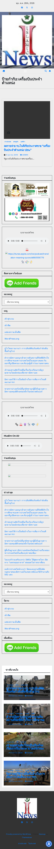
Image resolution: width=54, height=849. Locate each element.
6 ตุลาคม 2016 (12, 155)
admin (25, 155)
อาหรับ (27, 713)
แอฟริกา (23, 141)
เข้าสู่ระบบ (9, 318)
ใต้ (17, 742)
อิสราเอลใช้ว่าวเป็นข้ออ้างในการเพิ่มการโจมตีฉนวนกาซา (25, 775)
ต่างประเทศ (8, 141)
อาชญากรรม (24, 685)
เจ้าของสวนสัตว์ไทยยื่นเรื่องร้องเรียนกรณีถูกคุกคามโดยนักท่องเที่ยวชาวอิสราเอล (25, 748)
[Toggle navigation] (25, 71)
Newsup (42, 834)
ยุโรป (17, 685)
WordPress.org (12, 338)
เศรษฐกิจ (15, 141)
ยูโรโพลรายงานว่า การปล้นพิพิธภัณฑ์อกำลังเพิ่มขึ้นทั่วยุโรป (25, 689)
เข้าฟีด (7, 325)
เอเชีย (33, 713)
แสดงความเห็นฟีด (13, 332)
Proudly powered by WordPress (19, 834)
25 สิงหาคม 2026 (16, 696)
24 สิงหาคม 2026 (16, 781)
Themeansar (27, 837)
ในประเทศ (23, 742)
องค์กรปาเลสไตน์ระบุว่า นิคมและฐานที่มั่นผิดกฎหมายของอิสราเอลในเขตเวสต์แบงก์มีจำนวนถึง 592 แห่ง (27, 572)
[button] (46, 71)
